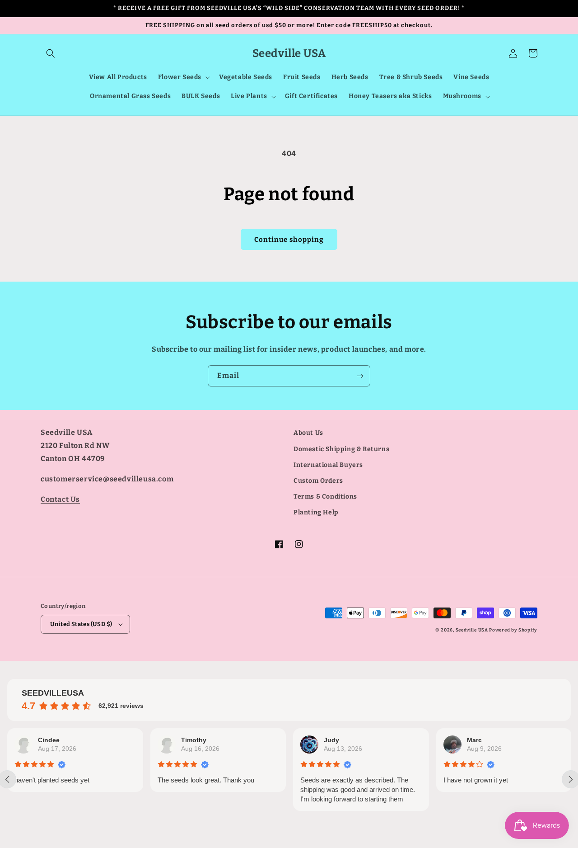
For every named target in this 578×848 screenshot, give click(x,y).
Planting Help (316, 512)
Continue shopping (289, 240)
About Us (308, 433)
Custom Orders (318, 481)
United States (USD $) (81, 624)
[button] (51, 53)
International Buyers (328, 465)
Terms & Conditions (325, 496)
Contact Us (60, 499)
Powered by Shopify (513, 630)
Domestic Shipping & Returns (341, 449)
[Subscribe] (360, 375)
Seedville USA (472, 630)
